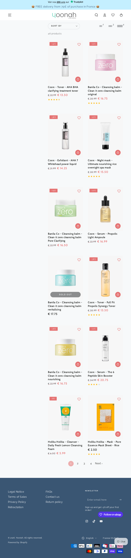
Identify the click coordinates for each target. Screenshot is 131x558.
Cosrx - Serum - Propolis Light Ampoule (102, 235)
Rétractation (15, 507)
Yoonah (19, 538)
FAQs (49, 491)
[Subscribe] (121, 499)
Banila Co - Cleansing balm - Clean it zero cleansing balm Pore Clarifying (65, 237)
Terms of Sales (17, 496)
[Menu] (10, 15)
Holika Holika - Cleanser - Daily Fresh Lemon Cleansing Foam (65, 445)
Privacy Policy (17, 501)
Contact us (52, 496)
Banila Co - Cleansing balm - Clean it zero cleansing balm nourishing (65, 376)
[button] (96, 15)
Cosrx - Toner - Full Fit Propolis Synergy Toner (101, 304)
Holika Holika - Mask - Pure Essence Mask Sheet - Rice (104, 443)
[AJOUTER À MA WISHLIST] (79, 44)
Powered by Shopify (17, 542)
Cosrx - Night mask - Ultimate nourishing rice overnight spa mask (102, 164)
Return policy (54, 501)
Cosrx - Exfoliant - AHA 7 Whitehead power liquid (63, 162)
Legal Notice (16, 491)
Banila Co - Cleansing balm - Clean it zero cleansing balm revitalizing (65, 306)
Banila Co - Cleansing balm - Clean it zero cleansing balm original (105, 91)
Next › (99, 463)
